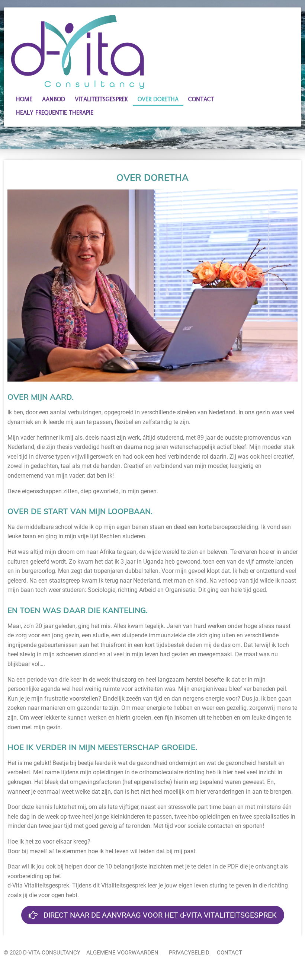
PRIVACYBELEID (190, 952)
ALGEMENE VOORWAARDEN (122, 952)
